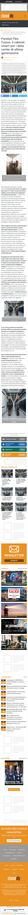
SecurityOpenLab (10, 852)
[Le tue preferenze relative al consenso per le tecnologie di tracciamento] (20, 913)
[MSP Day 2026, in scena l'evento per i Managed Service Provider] (14, 610)
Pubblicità (21, 869)
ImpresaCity (21, 849)
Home (4, 30)
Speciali (13, 865)
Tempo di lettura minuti (7, 59)
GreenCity (20, 852)
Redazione (6, 869)
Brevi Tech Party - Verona (9, 600)
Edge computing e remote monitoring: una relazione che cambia (20, 481)
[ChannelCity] (7, 16)
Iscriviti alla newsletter (14, 840)
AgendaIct (14, 858)
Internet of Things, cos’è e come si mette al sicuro (21, 498)
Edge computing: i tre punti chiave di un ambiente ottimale (7, 498)
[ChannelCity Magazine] (14, 772)
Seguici (22, 449)
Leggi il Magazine (14, 789)
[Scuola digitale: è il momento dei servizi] (14, 642)
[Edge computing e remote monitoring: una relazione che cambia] (21, 473)
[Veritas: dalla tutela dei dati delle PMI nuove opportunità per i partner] (7, 473)
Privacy (17, 900)
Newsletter (6, 25)
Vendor (24, 92)
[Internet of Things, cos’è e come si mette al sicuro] (21, 491)
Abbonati (22, 454)
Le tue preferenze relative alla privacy (15, 910)
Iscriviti (22, 439)
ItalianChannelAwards (19, 855)
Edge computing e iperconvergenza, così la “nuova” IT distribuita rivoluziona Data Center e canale (7, 516)
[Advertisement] (14, 821)
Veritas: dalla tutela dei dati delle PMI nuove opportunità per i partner (6, 481)
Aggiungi (22, 444)
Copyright (14, 869)
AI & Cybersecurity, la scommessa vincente (14, 584)
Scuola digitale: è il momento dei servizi (13, 648)
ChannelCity (18, 1)
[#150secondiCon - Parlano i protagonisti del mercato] (14, 626)
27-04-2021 (16, 57)
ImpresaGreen (7, 855)
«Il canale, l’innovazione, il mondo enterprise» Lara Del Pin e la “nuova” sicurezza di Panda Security (20, 516)
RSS (14, 873)
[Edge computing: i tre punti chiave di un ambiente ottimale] (7, 491)
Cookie (11, 900)
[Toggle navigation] (25, 15)
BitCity (5, 849)
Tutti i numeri (23, 758)
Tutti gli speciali (22, 568)
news (9, 30)
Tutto (25, 677)
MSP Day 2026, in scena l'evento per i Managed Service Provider (12, 615)
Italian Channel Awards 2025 (10, 22)
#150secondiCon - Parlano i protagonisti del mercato (13, 631)
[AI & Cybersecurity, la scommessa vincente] (14, 578)
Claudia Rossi (7, 57)
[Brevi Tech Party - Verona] (14, 594)
